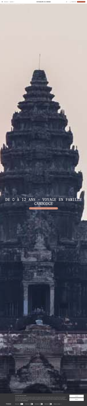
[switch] (31, 404)
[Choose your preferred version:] (67, 2)
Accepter (76, 396)
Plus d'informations (24, 400)
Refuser (76, 399)
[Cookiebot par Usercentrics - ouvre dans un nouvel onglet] (8, 404)
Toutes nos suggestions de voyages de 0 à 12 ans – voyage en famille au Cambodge (43, 208)
